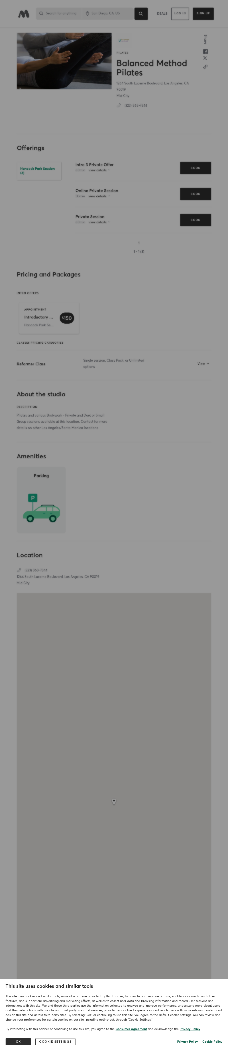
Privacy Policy (190, 1029)
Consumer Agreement (131, 1029)
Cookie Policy (212, 1041)
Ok (18, 1041)
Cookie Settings (55, 1041)
